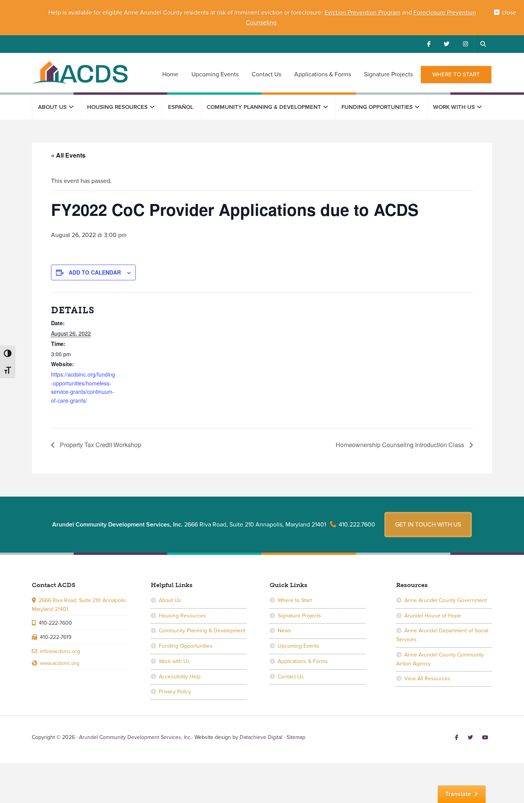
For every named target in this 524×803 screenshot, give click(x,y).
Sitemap (296, 737)
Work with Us (174, 661)
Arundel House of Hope (432, 615)
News (284, 630)
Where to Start (295, 600)
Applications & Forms (303, 661)
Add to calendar (95, 272)
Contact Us (291, 676)
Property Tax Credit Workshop (99, 444)
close (509, 12)
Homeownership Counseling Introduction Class (401, 444)
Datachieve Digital (261, 737)
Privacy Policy (175, 691)
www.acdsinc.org (59, 663)
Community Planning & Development (202, 630)
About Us (170, 600)
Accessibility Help (180, 676)
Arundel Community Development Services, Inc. (80, 72)
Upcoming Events (299, 646)
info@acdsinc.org (60, 651)
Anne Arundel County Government (445, 600)
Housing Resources (182, 615)
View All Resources (427, 678)
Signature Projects (299, 615)
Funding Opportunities (186, 646)
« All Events (68, 155)
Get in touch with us (428, 524)
